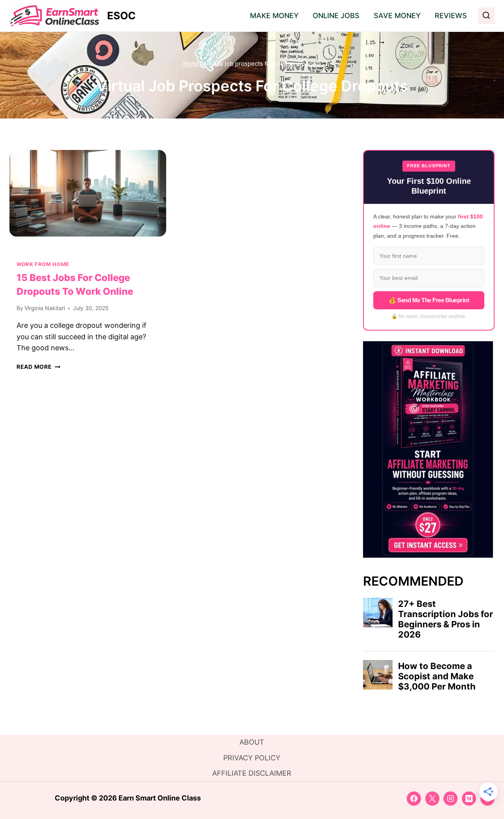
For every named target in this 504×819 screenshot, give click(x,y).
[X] (432, 798)
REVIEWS (451, 15)
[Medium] (469, 798)
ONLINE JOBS (336, 15)
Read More (38, 366)
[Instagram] (450, 798)
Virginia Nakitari (44, 308)
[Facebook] (414, 798)
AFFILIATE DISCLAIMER (251, 773)
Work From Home (43, 264)
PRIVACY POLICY (251, 758)
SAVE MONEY (397, 15)
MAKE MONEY (274, 15)
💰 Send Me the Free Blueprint (429, 300)
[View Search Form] (486, 15)
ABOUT (251, 742)
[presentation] (87, 202)
